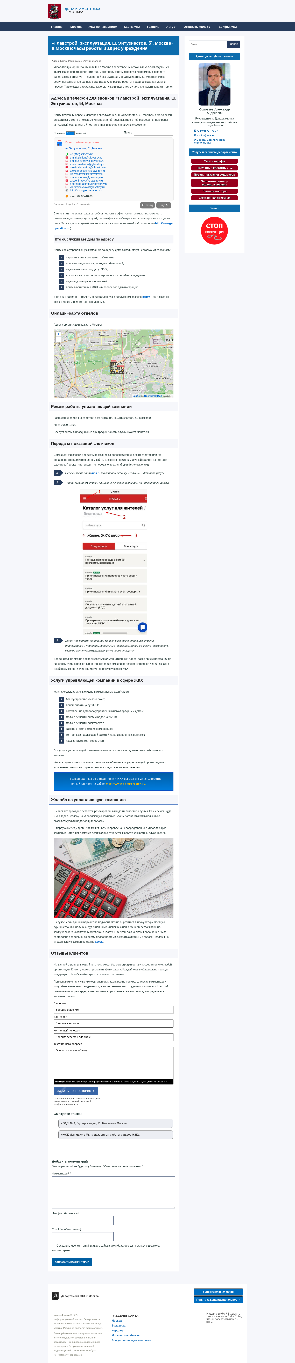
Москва (76, 26)
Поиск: (128, 132)
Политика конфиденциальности (218, 1299)
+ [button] (58, 334)
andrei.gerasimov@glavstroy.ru (89, 183)
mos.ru (95, 473)
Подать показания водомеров (214, 174)
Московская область (126, 1335)
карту (146, 296)
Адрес (55, 60)
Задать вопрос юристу (76, 1091)
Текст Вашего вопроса (68, 1044)
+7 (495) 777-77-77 (207, 130)
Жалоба (96, 60)
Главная (57, 26)
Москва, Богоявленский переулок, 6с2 (210, 141)
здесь (99, 941)
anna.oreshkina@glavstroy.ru (87, 164)
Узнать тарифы (214, 161)
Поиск (234, 44)
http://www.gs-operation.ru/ (86, 190)
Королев (117, 1330)
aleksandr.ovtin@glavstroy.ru (87, 170)
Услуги (87, 60)
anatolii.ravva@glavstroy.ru (86, 180)
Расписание (75, 60)
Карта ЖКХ (132, 26)
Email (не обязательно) (66, 1229)
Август (171, 26)
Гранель (153, 26)
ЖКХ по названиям (102, 26)
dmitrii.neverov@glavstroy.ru (87, 160)
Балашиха (118, 1325)
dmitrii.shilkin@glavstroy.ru (86, 157)
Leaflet (137, 396)
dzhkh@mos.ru (205, 135)
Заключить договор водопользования (214, 183)
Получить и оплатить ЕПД (214, 167)
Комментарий (61, 1173)
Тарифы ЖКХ (227, 26)
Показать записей (70, 133)
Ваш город (60, 1016)
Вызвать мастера (214, 191)
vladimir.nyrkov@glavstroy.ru (87, 187)
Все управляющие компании (131, 1340)
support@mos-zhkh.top (218, 1291)
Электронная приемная (214, 197)
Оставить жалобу (197, 26)
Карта (63, 60)
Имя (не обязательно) (65, 1213)
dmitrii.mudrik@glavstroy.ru (86, 177)
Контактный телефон (67, 1030)
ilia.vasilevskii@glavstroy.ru (86, 174)
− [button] (58, 339)
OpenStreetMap (153, 396)
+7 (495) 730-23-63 (81, 154)
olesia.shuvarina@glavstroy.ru (88, 167)
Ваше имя (60, 1003)
